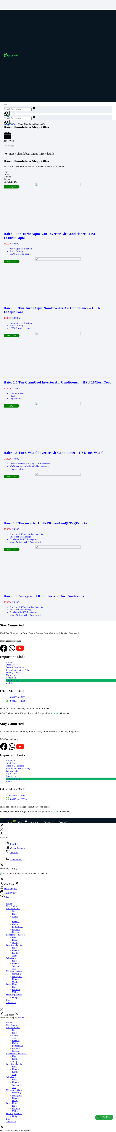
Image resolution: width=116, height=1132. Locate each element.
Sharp (15, 942)
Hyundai (16, 929)
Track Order (11, 664)
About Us (10, 662)
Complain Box (13, 680)
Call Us (104, 1117)
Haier (14, 914)
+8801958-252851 (18, 697)
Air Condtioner (13, 908)
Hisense (15, 921)
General (15, 932)
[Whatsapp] (12, 648)
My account (11, 675)
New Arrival (12, 906)
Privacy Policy (13, 672)
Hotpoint (16, 989)
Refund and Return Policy (18, 670)
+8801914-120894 (18, 701)
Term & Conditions (15, 667)
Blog (8, 1000)
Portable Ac (17, 927)
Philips (15, 997)
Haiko (15, 924)
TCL (14, 919)
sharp (14, 955)
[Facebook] (4, 648)
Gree (14, 911)
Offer (13, 124)
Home (6, 124)
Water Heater (12, 984)
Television (11, 958)
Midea (15, 916)
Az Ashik (55, 713)
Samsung (16, 966)
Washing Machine (14, 945)
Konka (15, 953)
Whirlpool (17, 976)
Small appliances (14, 994)
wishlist (9, 683)
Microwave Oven (14, 971)
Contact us (11, 678)
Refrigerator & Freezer (16, 935)
